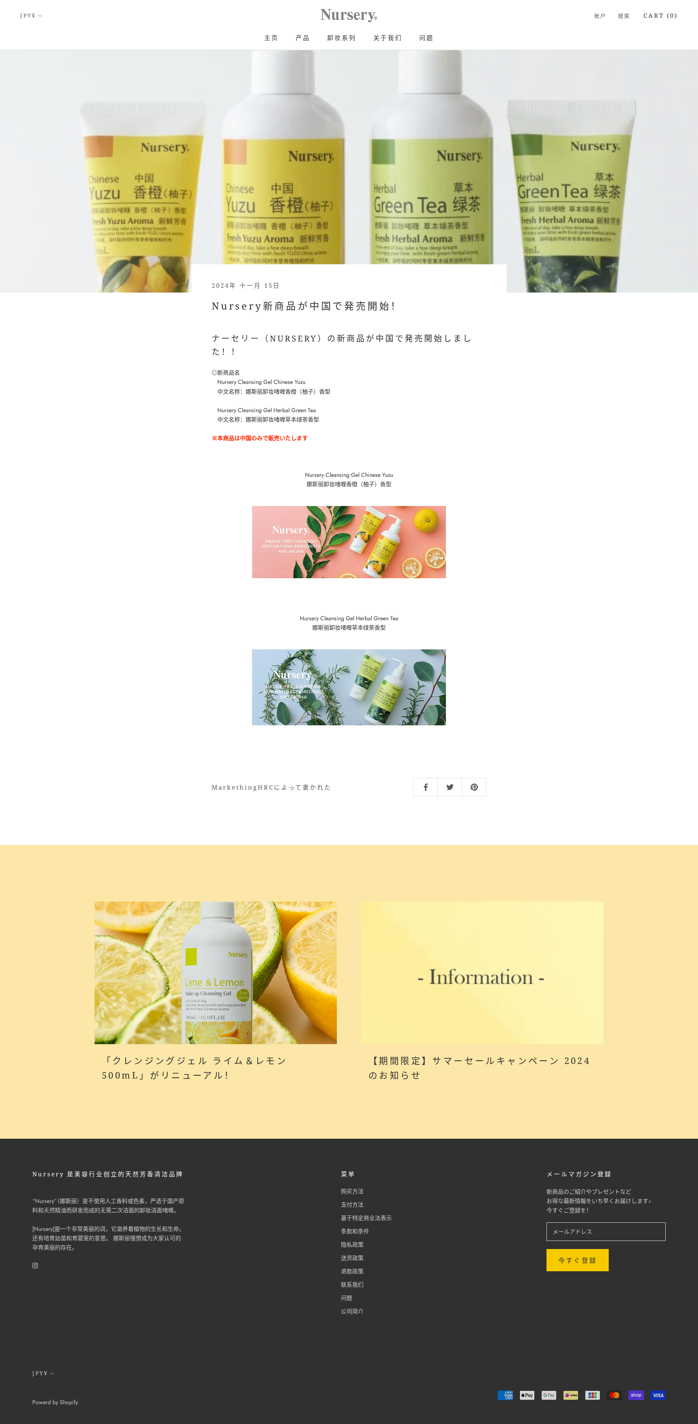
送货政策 (352, 1258)
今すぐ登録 (577, 1260)
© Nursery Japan (60, 1391)
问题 (426, 38)
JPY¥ (28, 15)
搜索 (624, 15)
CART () (660, 15)
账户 (600, 15)
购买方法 (352, 1191)
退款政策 (352, 1271)
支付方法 (352, 1205)
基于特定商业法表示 (366, 1218)
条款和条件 (355, 1231)
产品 (303, 38)
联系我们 (352, 1285)
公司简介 (352, 1311)
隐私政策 (352, 1245)
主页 (271, 38)
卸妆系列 (341, 38)
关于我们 (387, 38)
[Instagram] (35, 1265)
